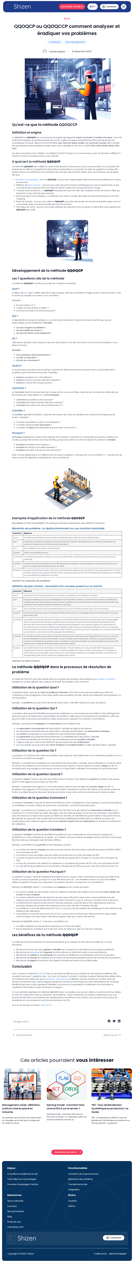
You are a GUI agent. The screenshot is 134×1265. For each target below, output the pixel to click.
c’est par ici (45, 1005)
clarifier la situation (106, 679)
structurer (34, 952)
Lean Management (75, 42)
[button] (109, 1021)
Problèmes (54, 42)
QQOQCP (41, 973)
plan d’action (34, 185)
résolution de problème (57, 979)
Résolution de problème (27, 179)
